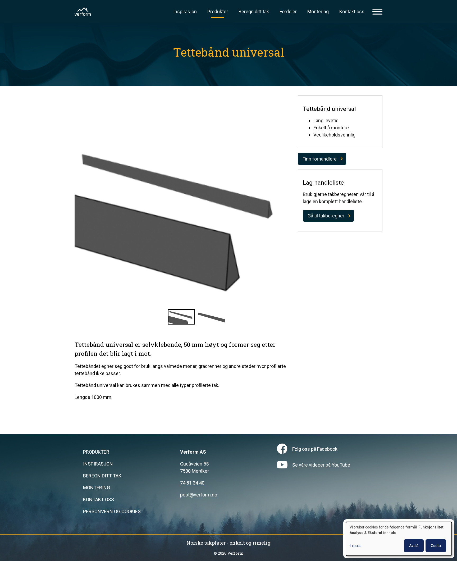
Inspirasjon (185, 11)
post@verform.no (198, 495)
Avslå (413, 546)
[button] (181, 317)
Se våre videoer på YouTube (321, 465)
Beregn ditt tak (254, 11)
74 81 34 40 (192, 483)
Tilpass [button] (356, 546)
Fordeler (288, 11)
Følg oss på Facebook (314, 449)
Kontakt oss (351, 11)
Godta (436, 546)
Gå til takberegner (326, 215)
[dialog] (399, 539)
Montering (318, 11)
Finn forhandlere (320, 159)
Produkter (217, 11)
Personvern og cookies (112, 511)
